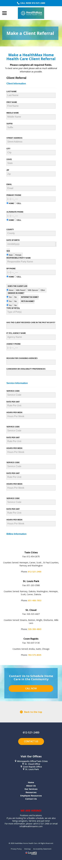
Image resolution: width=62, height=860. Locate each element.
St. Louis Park (32, 769)
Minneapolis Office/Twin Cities (32, 761)
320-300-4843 (34, 629)
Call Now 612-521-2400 (32, 3)
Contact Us (31, 741)
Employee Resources (31, 795)
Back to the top (33, 712)
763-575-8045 (34, 655)
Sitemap (27, 849)
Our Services (31, 789)
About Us (31, 785)
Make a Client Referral (30, 33)
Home (31, 782)
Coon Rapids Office (32, 766)
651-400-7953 (34, 600)
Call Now (31, 688)
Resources (31, 792)
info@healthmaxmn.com (31, 826)
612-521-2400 (34, 571)
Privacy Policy (16, 849)
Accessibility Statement (42, 849)
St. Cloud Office (32, 764)
